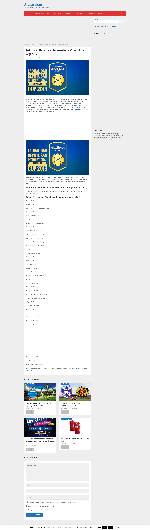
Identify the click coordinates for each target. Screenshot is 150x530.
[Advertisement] (57, 31)
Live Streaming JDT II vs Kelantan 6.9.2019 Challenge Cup (73, 405)
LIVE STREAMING (57, 13)
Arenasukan (33, 4)
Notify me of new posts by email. (38, 510)
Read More (117, 527)
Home (28, 44)
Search (96, 19)
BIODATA (69, 13)
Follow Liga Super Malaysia (106, 26)
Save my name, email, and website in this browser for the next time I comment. (52, 502)
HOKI (100, 13)
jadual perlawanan (80, 109)
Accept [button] (104, 527)
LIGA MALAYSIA (39, 13)
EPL (48, 13)
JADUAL (28, 13)
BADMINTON (91, 13)
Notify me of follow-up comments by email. (41, 506)
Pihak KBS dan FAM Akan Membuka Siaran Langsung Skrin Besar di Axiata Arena (40, 441)
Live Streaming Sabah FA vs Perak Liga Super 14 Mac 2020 (38, 405)
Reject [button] (110, 527)
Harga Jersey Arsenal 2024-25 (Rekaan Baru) (75, 440)
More (29, 412)
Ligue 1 (73, 107)
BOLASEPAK (80, 13)
